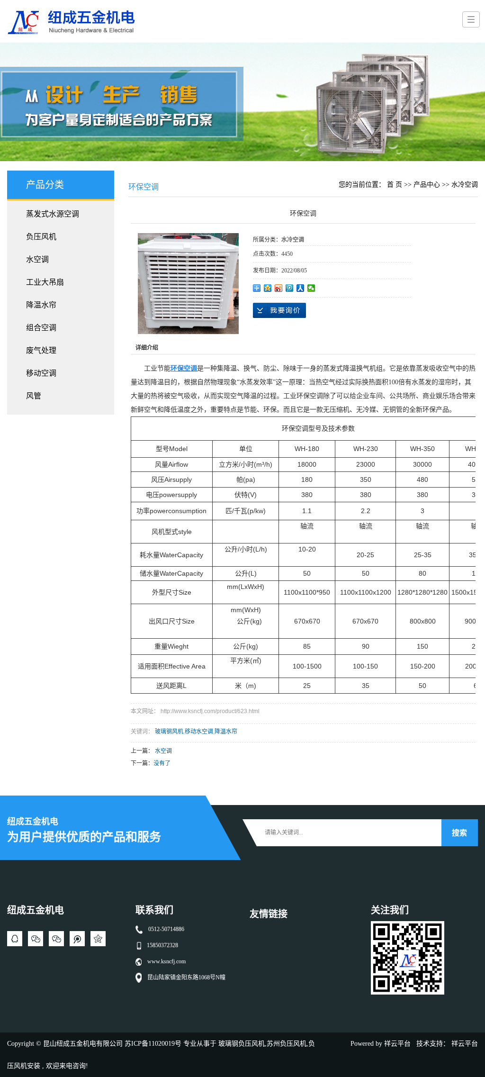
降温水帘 (41, 305)
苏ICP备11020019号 (153, 1043)
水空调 (37, 259)
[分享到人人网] (300, 288)
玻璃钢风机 (169, 731)
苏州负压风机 (286, 1043)
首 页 (394, 184)
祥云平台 (397, 1043)
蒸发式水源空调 (52, 214)
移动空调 (41, 373)
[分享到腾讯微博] (290, 288)
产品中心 (426, 184)
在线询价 (279, 310)
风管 (33, 396)
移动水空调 (199, 731)
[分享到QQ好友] (14, 938)
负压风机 (41, 237)
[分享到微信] (311, 288)
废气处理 (41, 350)
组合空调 (41, 328)
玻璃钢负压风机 (241, 1043)
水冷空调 (464, 184)
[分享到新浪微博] (279, 288)
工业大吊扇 (45, 282)
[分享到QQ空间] (268, 288)
